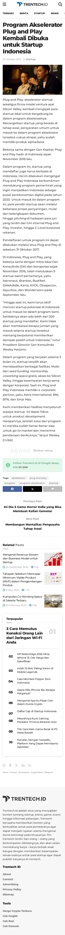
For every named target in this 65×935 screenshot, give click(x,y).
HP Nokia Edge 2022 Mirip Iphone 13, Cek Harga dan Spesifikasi (33, 657)
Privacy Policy (12, 889)
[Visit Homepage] (32, 4)
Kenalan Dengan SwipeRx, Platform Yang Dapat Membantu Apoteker (37, 743)
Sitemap (8, 894)
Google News (37, 772)
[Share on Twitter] (32, 489)
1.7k (26, 590)
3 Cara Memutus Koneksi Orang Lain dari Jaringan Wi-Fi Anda (24, 635)
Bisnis (55, 13)
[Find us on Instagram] (4, 766)
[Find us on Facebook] (10, 766)
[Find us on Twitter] (16, 765)
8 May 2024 (12, 590)
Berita (24, 13)
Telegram (48, 772)
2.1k (36, 567)
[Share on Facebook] (12, 489)
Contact (13, 772)
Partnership (23, 772)
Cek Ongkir (10, 916)
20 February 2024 (16, 605)
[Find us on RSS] (29, 766)
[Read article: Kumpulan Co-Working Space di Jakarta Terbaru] (53, 601)
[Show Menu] (4, 4)
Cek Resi (8, 921)
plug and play (38, 478)
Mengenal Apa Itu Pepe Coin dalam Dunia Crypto (35, 702)
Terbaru (8, 13)
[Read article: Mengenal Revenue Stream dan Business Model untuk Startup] (53, 559)
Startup (39, 13)
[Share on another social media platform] (52, 489)
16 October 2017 (12, 59)
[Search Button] (60, 4)
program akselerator (32, 483)
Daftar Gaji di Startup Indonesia (37, 711)
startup (53, 483)
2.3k (34, 605)
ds (5, 440)
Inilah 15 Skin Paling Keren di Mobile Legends (35, 670)
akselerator (19, 478)
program (10, 483)
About (5, 772)
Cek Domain (11, 926)
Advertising (10, 884)
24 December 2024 (17, 567)
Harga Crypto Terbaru (17, 911)
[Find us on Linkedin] (23, 766)
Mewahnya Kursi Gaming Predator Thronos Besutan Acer (37, 720)
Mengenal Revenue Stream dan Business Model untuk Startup (20, 558)
